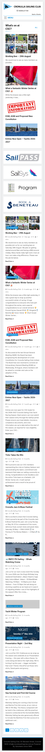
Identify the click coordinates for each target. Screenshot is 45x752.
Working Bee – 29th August (18, 56)
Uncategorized (12, 228)
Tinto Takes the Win (14, 455)
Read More (9, 261)
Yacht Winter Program (15, 611)
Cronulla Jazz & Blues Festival (19, 507)
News (26, 450)
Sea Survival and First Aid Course (20, 693)
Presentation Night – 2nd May (18, 643)
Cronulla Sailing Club (14, 237)
